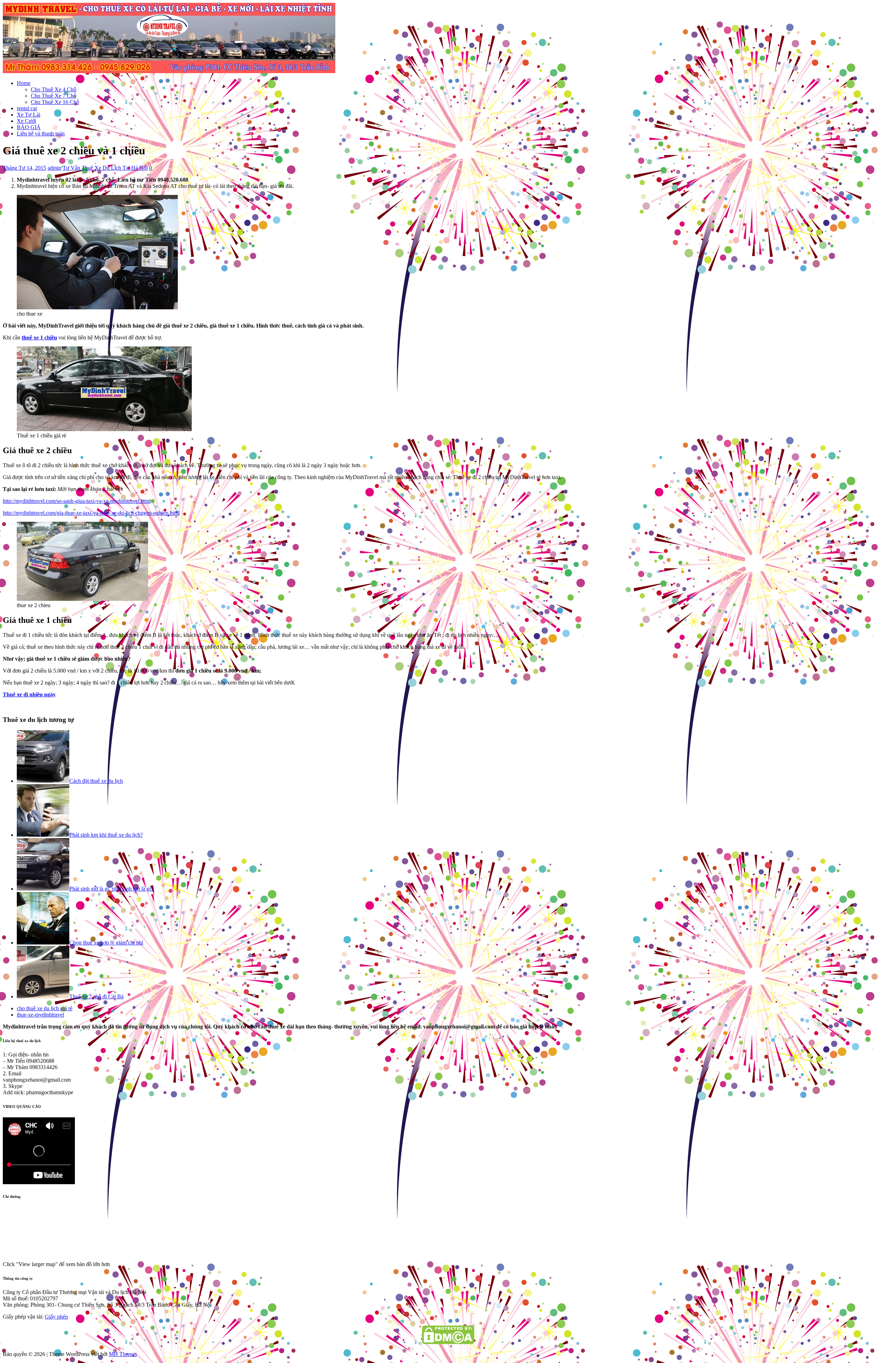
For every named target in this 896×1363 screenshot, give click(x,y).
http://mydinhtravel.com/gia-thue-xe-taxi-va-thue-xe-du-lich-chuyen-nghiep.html (91, 513)
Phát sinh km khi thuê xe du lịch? (106, 835)
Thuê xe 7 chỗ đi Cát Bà (96, 996)
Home (23, 83)
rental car (27, 108)
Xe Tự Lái (28, 115)
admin (54, 168)
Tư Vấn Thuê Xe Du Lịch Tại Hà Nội (105, 168)
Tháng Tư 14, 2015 (24, 168)
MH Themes (123, 1354)
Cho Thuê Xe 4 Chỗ (53, 89)
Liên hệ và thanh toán (41, 133)
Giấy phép (56, 1317)
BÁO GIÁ (29, 127)
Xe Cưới (26, 121)
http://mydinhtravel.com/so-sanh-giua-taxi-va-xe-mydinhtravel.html (76, 501)
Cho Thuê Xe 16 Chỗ (55, 102)
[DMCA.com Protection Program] (448, 1342)
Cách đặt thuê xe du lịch (96, 781)
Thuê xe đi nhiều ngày (29, 694)
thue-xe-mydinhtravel (40, 1015)
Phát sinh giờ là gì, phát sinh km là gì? (111, 889)
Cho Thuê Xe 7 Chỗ (53, 96)
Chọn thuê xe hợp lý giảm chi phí (106, 943)
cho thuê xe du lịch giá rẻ (44, 1008)
